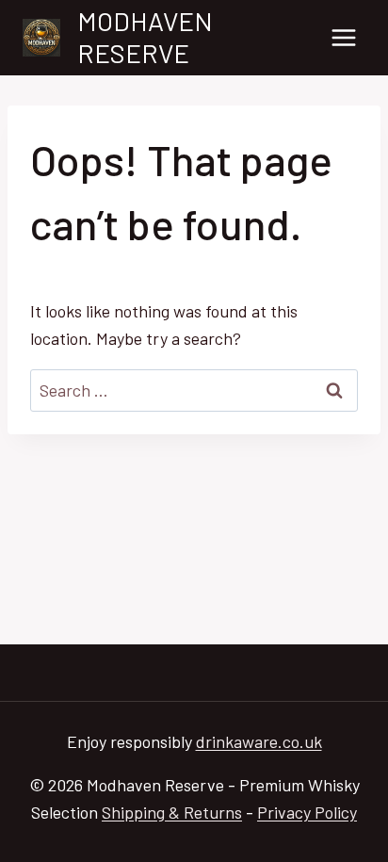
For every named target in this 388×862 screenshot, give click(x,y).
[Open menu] (343, 37)
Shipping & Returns (172, 812)
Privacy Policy (307, 812)
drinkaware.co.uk (259, 741)
